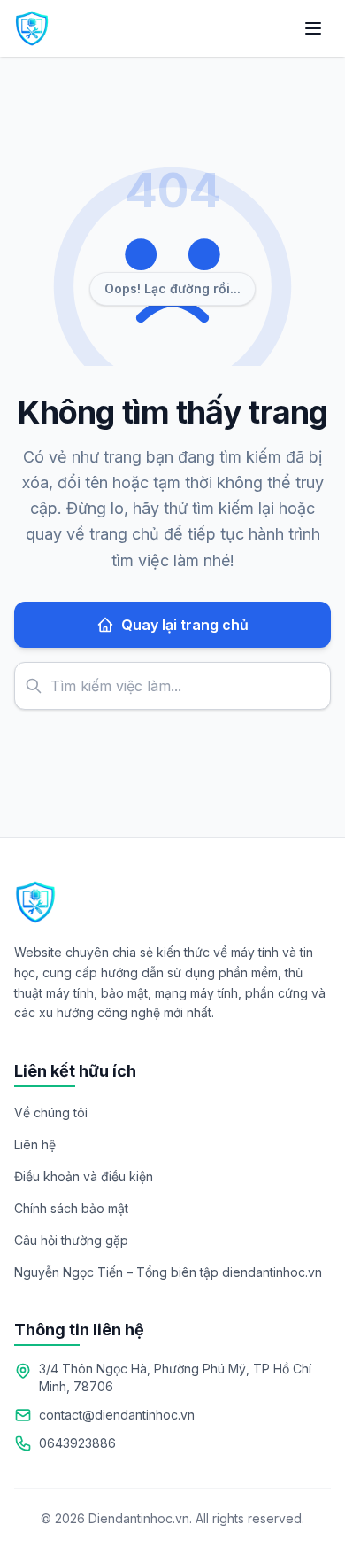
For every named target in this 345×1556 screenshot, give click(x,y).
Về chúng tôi (51, 1112)
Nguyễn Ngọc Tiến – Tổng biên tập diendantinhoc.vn (168, 1272)
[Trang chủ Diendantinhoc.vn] (32, 28)
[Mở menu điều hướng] (313, 28)
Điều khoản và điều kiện (83, 1176)
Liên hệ (35, 1144)
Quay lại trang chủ (185, 625)
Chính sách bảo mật (71, 1208)
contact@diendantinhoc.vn (117, 1414)
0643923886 (77, 1443)
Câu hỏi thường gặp (71, 1240)
